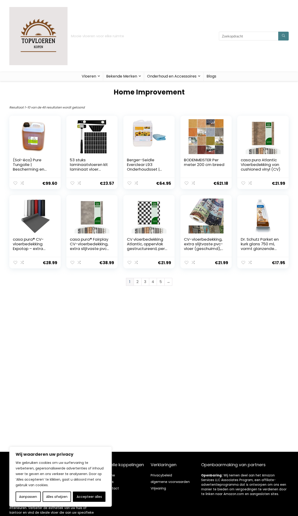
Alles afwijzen (57, 496)
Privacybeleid (161, 475)
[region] (60, 477)
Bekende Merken (121, 76)
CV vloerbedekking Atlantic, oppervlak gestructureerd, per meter (146, 246)
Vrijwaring (158, 488)
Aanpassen (28, 496)
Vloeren (89, 76)
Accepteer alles (89, 496)
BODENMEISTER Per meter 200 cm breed (204, 162)
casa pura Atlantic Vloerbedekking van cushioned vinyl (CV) (260, 164)
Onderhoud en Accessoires (171, 76)
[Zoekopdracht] (283, 36)
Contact (112, 488)
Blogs (211, 76)
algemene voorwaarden (170, 481)
